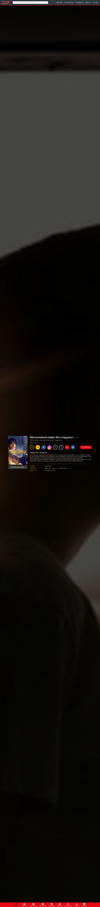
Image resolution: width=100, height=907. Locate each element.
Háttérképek (52, 904)
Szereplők (77, 904)
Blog (88, 2)
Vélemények (84, 904)
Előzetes (86, 447)
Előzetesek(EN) (42, 904)
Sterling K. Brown (63, 468)
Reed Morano (48, 466)
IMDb (37, 447)
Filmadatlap (16, 905)
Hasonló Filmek (68, 904)
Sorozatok (70, 2)
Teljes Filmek (24, 904)
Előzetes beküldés (17, 467)
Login (96, 2)
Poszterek (60, 904)
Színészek (80, 2)
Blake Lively (48, 468)
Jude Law (55, 468)
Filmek (60, 2)
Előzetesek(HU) (33, 904)
